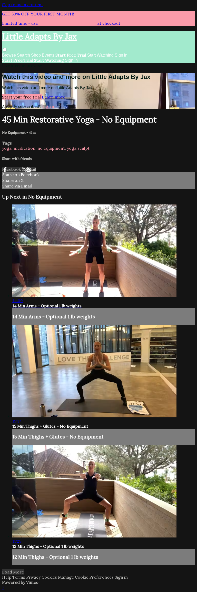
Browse (9, 55)
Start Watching (101, 55)
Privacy (34, 577)
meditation (24, 148)
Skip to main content (22, 4)
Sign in (121, 55)
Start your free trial (22, 97)
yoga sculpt (78, 148)
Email (30, 169)
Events (48, 55)
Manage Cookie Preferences (86, 577)
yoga (7, 148)
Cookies (50, 577)
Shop (36, 55)
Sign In (71, 60)
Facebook (12, 169)
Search (24, 55)
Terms (19, 577)
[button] (4, 49)
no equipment (51, 148)
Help (7, 577)
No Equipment (14, 132)
